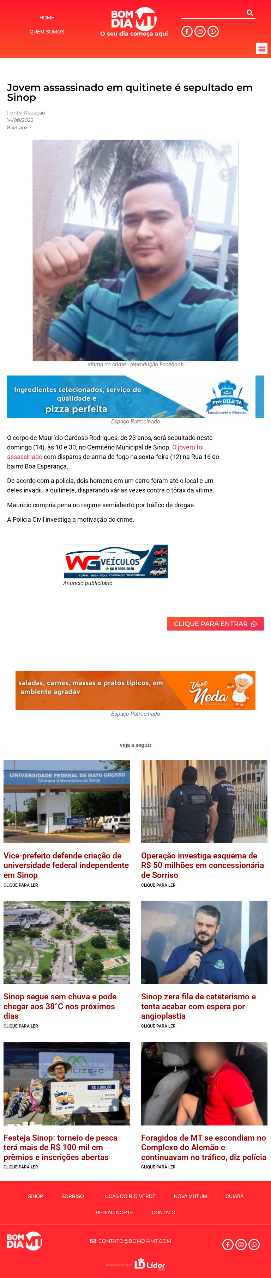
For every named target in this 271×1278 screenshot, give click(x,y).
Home (47, 17)
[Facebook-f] (187, 31)
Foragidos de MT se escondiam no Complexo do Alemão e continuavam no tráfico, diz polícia (203, 1147)
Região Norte (114, 1212)
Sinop (35, 1196)
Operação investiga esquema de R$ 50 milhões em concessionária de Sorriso (202, 865)
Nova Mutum (190, 1196)
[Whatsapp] (213, 31)
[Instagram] (200, 31)
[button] (261, 48)
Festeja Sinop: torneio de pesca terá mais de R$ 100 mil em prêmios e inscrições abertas (61, 1147)
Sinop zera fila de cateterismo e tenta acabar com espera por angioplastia (198, 1006)
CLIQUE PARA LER (21, 885)
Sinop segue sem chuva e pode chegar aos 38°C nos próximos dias (60, 1006)
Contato (163, 1212)
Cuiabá (234, 1196)
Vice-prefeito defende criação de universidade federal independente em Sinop (66, 865)
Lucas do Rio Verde (129, 1196)
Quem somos (47, 32)
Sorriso (72, 1196)
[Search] (249, 12)
